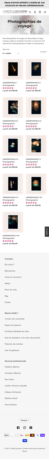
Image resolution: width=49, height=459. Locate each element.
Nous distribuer (11, 404)
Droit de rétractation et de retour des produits (22, 337)
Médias (7, 283)
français (24, 420)
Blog (6, 296)
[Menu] (44, 11)
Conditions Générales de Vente (17, 331)
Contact (7, 302)
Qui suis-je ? (9, 264)
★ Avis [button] (47, 231)
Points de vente (11, 289)
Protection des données (14, 344)
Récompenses (10, 271)
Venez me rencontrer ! (13, 277)
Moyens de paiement (13, 325)
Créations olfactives (12, 367)
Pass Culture (9, 379)
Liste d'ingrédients (12, 350)
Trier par (6, 49)
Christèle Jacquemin (16, 448)
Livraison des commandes (14, 318)
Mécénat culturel (11, 398)
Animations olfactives (13, 373)
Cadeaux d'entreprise (13, 392)
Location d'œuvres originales (16, 385)
